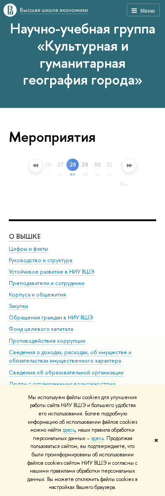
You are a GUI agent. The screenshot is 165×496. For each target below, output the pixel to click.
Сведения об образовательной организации (66, 372)
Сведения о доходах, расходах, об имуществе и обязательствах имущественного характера (70, 356)
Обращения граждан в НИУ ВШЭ (51, 317)
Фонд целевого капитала (41, 329)
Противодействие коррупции (47, 340)
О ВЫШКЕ (24, 236)
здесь (68, 429)
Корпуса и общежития (37, 294)
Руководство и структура (40, 260)
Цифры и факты (28, 248)
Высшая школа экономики (54, 10)
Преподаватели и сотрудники (46, 283)
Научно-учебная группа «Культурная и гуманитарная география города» (82, 54)
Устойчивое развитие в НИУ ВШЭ (52, 271)
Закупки (18, 306)
